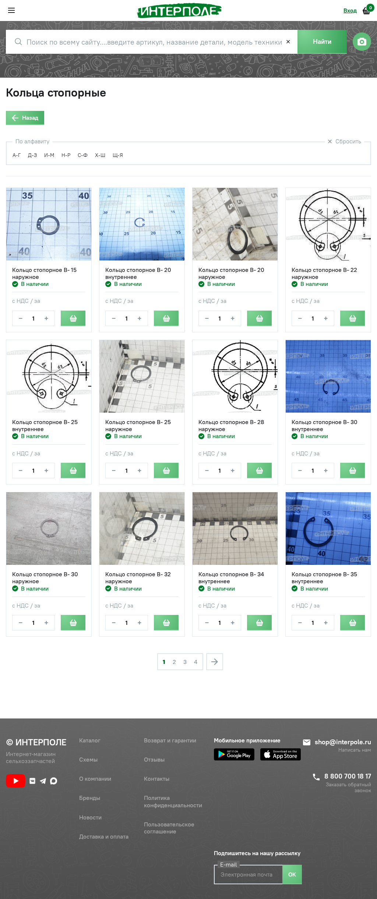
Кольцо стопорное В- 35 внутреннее (324, 578)
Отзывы (154, 759)
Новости (90, 817)
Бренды (89, 797)
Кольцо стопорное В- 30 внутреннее (324, 426)
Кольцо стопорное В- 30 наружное (45, 578)
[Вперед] (214, 661)
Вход (350, 10)
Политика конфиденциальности (173, 801)
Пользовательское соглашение (169, 828)
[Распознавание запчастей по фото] (362, 41)
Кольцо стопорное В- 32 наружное (138, 578)
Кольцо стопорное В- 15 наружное (44, 273)
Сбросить (348, 141)
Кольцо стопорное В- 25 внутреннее (45, 426)
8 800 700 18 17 (347, 776)
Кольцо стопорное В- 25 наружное (138, 426)
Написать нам (354, 750)
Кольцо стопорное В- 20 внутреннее (138, 273)
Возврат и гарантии (170, 740)
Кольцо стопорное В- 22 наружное (324, 273)
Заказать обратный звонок (348, 787)
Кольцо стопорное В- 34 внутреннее (231, 578)
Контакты (156, 778)
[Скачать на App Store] (280, 754)
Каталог (90, 740)
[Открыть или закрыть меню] (11, 10)
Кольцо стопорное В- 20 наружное (231, 273)
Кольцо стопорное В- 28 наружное (231, 426)
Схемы (88, 759)
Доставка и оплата (103, 836)
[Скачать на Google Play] (234, 754)
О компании (95, 778)
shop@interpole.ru (343, 742)
